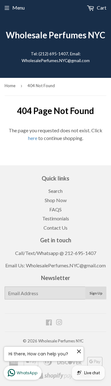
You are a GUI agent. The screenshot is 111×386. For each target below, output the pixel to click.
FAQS (55, 209)
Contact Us (55, 228)
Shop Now (56, 200)
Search (55, 191)
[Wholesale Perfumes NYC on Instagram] (59, 323)
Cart (101, 8)
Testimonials (55, 218)
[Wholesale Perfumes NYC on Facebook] (49, 323)
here (32, 138)
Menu (18, 8)
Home (10, 85)
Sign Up (95, 293)
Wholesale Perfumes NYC (55, 35)
